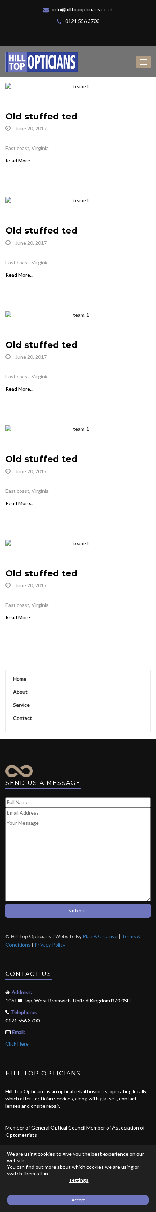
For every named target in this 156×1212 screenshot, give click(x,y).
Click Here (17, 1044)
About (20, 692)
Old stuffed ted (41, 116)
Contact (22, 718)
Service (21, 705)
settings (79, 1180)
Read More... (19, 160)
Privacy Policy (49, 944)
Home (19, 679)
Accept (78, 1200)
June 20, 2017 (30, 128)
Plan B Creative (100, 936)
